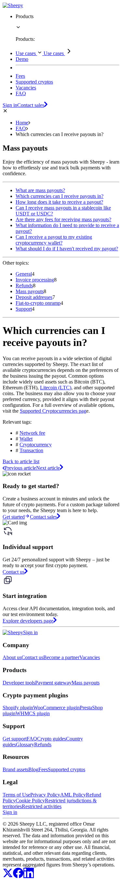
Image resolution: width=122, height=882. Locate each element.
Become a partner (61, 657)
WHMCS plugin (33, 713)
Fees (43, 769)
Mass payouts (30, 291)
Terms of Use (16, 794)
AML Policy (73, 794)
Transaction (31, 450)
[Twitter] (8, 876)
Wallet (26, 438)
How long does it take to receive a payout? (59, 202)
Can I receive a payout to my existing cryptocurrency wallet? (54, 240)
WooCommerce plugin (56, 707)
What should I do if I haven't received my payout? (67, 248)
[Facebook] (18, 876)
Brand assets (15, 769)
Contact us (32, 657)
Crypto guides (51, 738)
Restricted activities (41, 806)
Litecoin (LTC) (55, 387)
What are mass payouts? (40, 190)
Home (22, 122)
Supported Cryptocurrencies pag (53, 411)
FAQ (21, 128)
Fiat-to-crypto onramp (38, 303)
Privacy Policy (45, 794)
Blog (33, 769)
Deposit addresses (34, 297)
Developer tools (19, 682)
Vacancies (89, 657)
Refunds (24, 285)
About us (12, 657)
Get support (15, 738)
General (24, 274)
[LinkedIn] (28, 876)
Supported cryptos (66, 769)
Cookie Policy (30, 800)
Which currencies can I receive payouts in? (59, 196)
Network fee (32, 433)
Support (24, 309)
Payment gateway (53, 682)
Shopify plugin (18, 707)
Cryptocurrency (36, 444)
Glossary (25, 744)
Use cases (26, 53)
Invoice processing (35, 279)
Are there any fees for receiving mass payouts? (63, 219)
